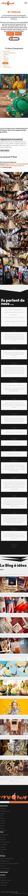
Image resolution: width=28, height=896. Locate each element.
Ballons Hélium (4, 849)
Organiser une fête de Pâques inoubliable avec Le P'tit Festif (10, 698)
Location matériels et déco (5, 868)
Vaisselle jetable (4, 844)
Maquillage (3, 847)
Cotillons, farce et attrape (5, 842)
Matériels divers (4, 885)
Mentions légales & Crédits (17, 893)
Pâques (5, 65)
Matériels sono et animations (6, 880)
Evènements (6, 575)
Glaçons (2, 854)
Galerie (19, 34)
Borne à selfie (3, 877)
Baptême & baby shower (5, 811)
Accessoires (3, 837)
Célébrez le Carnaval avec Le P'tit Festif (7, 660)
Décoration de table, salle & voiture (7, 858)
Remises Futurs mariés (5, 870)
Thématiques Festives (5, 834)
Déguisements (3, 839)
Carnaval (5, 62)
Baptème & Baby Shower (9, 53)
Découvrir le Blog (14, 781)
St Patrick (5, 63)
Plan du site (25, 893)
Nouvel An (5, 58)
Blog (9, 738)
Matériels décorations (5, 882)
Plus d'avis (14, 547)
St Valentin (5, 60)
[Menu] (25, 3)
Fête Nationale (6, 67)
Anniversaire (6, 51)
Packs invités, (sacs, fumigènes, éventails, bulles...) (10, 863)
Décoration (22, 679)
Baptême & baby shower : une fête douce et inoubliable (10, 679)
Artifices (2, 852)
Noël (4, 56)
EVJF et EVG (3, 866)
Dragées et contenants (5, 861)
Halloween (5, 54)
